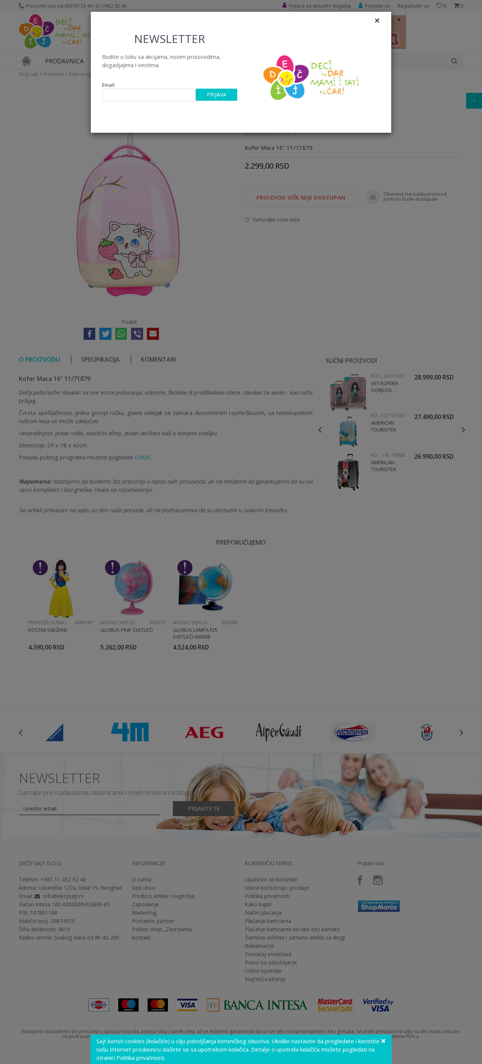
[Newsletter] (312, 75)
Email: (108, 85)
